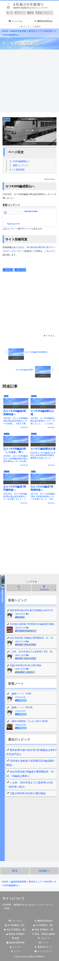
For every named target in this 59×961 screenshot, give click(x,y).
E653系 (9, 270)
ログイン (21, 12)
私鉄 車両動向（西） (44, 929)
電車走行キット (45, 947)
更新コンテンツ (20, 165)
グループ (44, 938)
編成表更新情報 (16, 942)
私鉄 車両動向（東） (16, 929)
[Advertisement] (29, 81)
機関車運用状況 (45, 921)
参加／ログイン (45, 12)
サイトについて (45, 951)
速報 (16, 938)
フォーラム (16, 921)
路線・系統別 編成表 (44, 934)
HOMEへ (44, 870)
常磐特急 (21, 270)
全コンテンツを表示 (31, 26)
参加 (31, 12)
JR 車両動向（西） (44, 925)
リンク (16, 951)
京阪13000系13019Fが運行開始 (28, 793)
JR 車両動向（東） (16, 925)
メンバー (16, 947)
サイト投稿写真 (17, 169)
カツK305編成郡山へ (19, 161)
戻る (15, 870)
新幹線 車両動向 (16, 934)
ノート (44, 942)
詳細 (7, 908)
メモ (10, 12)
